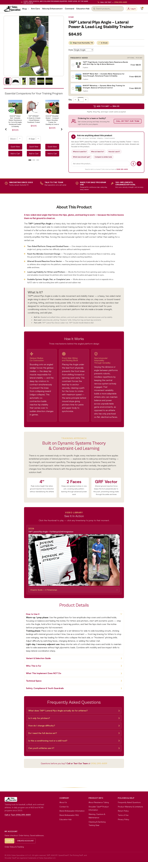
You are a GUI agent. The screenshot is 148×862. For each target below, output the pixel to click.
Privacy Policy (123, 819)
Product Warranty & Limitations (130, 806)
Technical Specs (34, 680)
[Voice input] (133, 163)
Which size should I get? (81, 157)
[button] (74, 560)
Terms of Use (123, 815)
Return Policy (123, 811)
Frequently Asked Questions (129, 802)
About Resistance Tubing (99, 802)
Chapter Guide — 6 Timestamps (43, 590)
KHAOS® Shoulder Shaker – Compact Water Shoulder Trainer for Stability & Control (52, 120)
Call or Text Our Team (127, 121)
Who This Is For (33, 665)
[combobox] (109, 8)
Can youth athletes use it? (41, 748)
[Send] (139, 163)
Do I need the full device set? (42, 733)
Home (71, 17)
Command (69, 8)
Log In (9, 841)
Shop (24, 9)
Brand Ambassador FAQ (69, 815)
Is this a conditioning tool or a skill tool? (47, 740)
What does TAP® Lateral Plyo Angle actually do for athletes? (58, 710)
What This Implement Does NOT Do (43, 673)
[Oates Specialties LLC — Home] (12, 8)
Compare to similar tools (103, 157)
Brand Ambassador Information (72, 811)
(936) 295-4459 (122, 169)
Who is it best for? (97, 151)
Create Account (25, 841)
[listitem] (7, 81)
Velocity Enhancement (52, 8)
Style (70, 50)
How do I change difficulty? (41, 725)
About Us (63, 802)
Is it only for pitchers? (39, 718)
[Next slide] (61, 129)
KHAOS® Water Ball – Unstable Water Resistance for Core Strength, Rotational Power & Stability (15, 121)
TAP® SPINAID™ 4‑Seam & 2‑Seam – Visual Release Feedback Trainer (33, 119)
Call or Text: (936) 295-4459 (18, 815)
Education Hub (82, 8)
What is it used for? (80, 151)
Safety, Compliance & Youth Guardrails (45, 688)
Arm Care (35, 8)
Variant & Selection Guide (38, 658)
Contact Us (64, 806)
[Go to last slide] (6, 129)
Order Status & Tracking (14, 847)
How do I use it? (114, 151)
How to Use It (33, 614)
